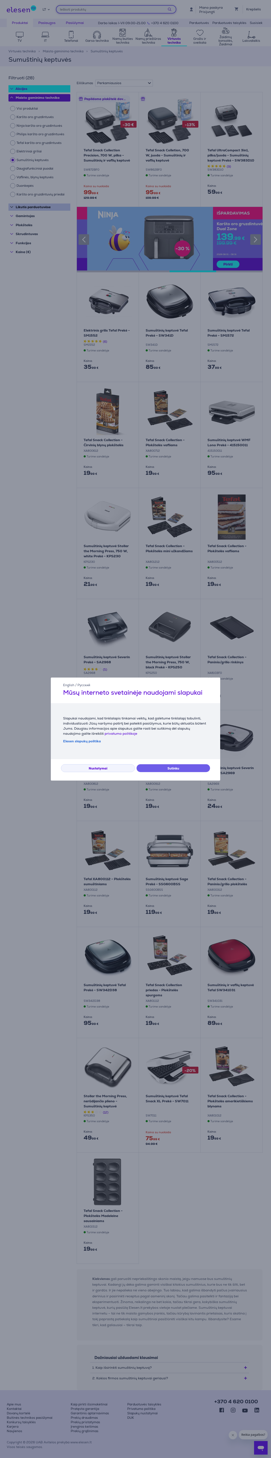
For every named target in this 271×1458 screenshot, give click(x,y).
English (68, 685)
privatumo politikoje (121, 733)
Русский (83, 685)
